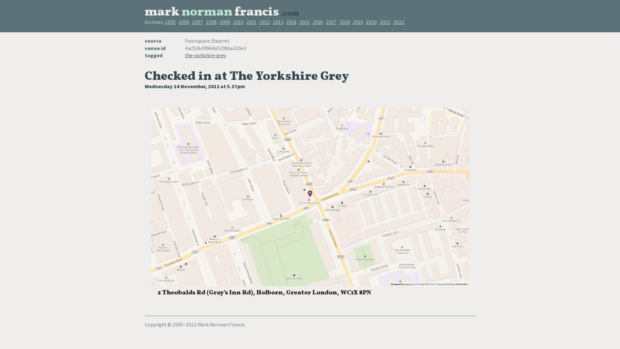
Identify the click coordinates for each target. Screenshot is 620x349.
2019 (358, 22)
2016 (318, 22)
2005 (170, 22)
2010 (238, 22)
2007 (197, 22)
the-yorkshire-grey (205, 55)
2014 (291, 22)
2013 (278, 22)
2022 (399, 22)
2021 (385, 22)
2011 (251, 22)
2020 (371, 22)
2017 (331, 22)
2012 (264, 22)
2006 (184, 22)
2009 (225, 22)
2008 (211, 22)
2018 (344, 22)
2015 (304, 22)
